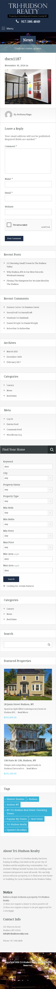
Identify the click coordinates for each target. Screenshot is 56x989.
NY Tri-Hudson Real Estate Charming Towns (27, 812)
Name (9, 179)
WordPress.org (14, 435)
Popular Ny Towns (17, 819)
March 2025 (12, 351)
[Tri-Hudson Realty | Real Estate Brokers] (28, 9)
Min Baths (8, 519)
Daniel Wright (31, 323)
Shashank (23, 318)
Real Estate (37, 819)
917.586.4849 (30, 21)
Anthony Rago (24, 114)
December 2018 (14, 357)
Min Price (8, 531)
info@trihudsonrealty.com (15, 934)
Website (9, 206)
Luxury (10, 385)
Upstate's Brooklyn (17, 830)
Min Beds (8, 508)
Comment (11, 146)
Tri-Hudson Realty (17, 824)
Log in (10, 419)
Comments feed (14, 429)
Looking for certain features (20, 586)
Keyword (8, 461)
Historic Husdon (15, 799)
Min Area (11, 554)
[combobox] (28, 478)
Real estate (12, 396)
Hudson (33, 799)
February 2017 (14, 362)
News (9, 390)
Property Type (11, 496)
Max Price (8, 542)
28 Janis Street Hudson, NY (19, 704)
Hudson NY (13, 804)
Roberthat (25, 328)
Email (9, 193)
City (5, 473)
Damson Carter (32, 307)
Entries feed (12, 424)
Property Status (11, 484)
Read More (23, 712)
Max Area (11, 565)
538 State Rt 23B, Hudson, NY (20, 760)
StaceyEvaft (26, 312)
